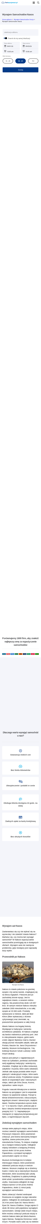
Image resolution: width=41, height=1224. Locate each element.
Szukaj (20, 70)
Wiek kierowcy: (7, 56)
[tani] (9, 3)
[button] (34, 2)
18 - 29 (7, 61)
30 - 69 (20, 61)
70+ (33, 61)
